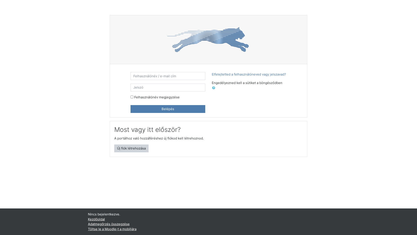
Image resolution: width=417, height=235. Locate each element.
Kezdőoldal (96, 219)
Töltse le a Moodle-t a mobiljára (112, 229)
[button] (214, 88)
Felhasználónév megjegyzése (157, 97)
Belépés (168, 109)
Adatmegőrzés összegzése (109, 224)
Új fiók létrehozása (131, 148)
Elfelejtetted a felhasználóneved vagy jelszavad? (249, 74)
